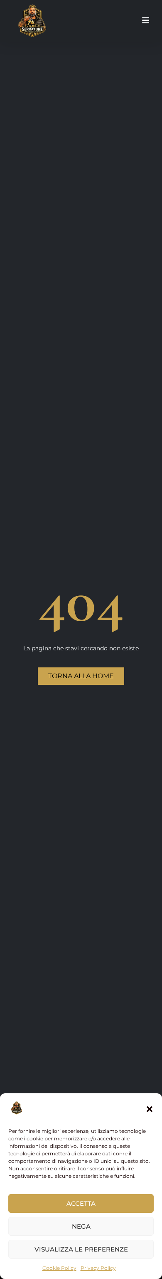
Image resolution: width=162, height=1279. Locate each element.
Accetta (81, 1203)
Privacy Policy (98, 1268)
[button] (149, 1109)
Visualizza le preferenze (81, 1249)
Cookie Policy (59, 1268)
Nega (81, 1226)
